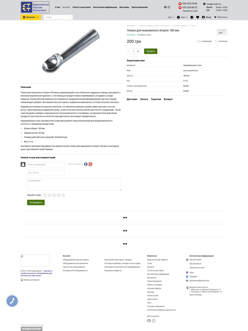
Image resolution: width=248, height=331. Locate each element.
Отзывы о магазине (156, 306)
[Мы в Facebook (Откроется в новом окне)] (165, 7)
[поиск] (70, 17)
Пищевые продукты (113, 270)
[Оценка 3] (54, 195)
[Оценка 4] (59, 195)
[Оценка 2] (50, 195)
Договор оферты (154, 288)
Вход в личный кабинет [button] (157, 260)
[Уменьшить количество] (129, 51)
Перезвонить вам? (190, 11)
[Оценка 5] (64, 195)
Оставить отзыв (144, 35)
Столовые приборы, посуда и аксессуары (122, 263)
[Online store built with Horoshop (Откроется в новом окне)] (32, 327)
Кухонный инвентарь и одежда (118, 260)
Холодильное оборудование (75, 270)
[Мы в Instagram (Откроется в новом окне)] (169, 7)
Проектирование (140, 7)
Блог (149, 303)
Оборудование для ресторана (76, 260)
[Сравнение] (191, 17)
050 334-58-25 (190, 7)
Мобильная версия (31, 280)
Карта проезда (195, 295)
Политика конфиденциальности (161, 310)
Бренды (150, 292)
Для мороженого (190, 70)
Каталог (66, 7)
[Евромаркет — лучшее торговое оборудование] (35, 260)
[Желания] (197, 17)
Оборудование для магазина (75, 263)
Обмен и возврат (154, 285)
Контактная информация (105, 7)
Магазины (124, 7)
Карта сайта (152, 299)
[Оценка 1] (45, 195)
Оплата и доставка (82, 7)
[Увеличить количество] (138, 51)
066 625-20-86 (190, 3)
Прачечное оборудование (74, 267)
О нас (57, 7)
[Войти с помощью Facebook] (86, 164)
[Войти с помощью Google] (90, 164)
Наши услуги (152, 295)
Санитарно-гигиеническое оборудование (122, 267)
